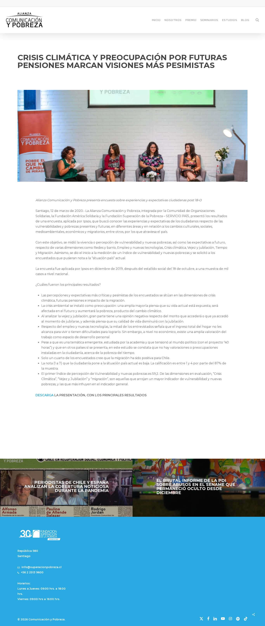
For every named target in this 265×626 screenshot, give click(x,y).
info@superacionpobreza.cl (41, 567)
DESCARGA (45, 395)
